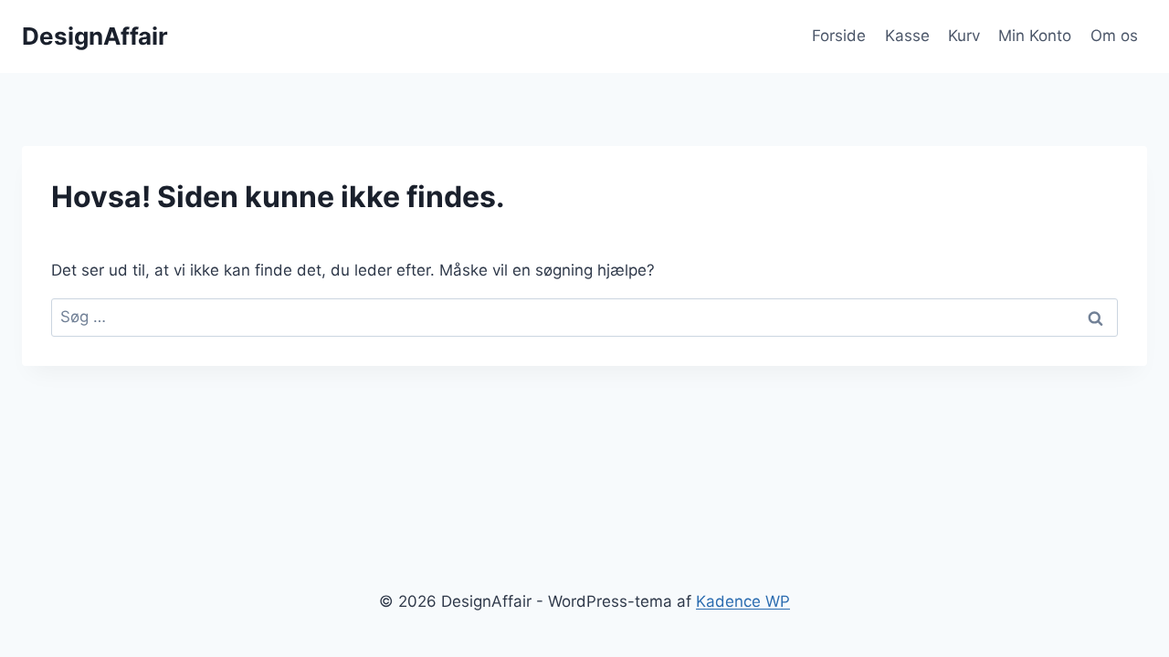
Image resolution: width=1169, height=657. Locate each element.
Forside (839, 35)
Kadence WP (743, 601)
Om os (1114, 35)
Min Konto (1034, 35)
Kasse (907, 35)
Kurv (964, 35)
